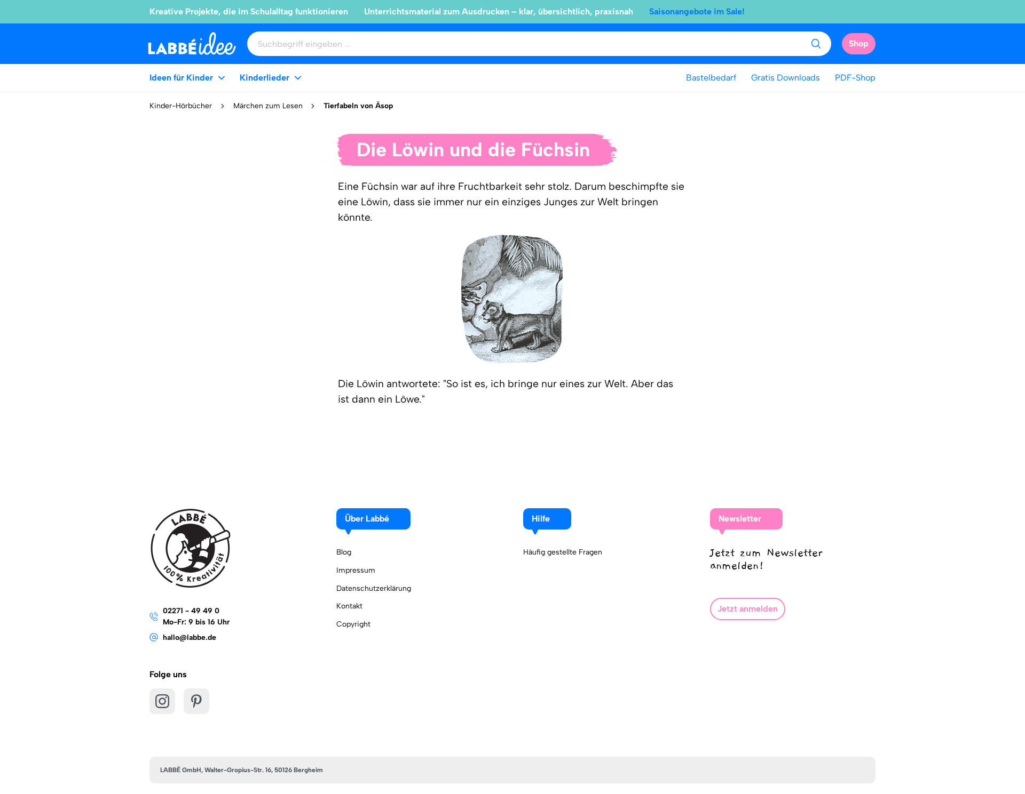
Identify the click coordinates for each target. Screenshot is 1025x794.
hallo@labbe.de (189, 637)
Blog (343, 552)
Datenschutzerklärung (373, 588)
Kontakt (349, 606)
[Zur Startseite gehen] (191, 43)
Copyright (353, 624)
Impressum (355, 570)
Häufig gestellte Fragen (562, 552)
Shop (859, 43)
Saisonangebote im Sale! (697, 11)
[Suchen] (815, 43)
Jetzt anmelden (748, 609)
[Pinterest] (196, 701)
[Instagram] (162, 701)
